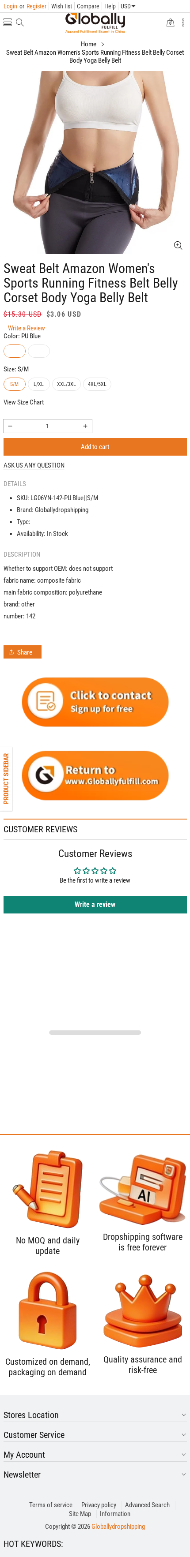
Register (32, 6)
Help (110, 6)
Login (10, 6)
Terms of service (50, 1505)
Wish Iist (61, 6)
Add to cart (95, 447)
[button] (7, 23)
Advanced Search (147, 1505)
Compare (88, 6)
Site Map (80, 1514)
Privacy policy (98, 1505)
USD (126, 6)
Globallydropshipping (118, 1527)
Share (24, 652)
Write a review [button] (95, 904)
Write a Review (26, 328)
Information (115, 1514)
